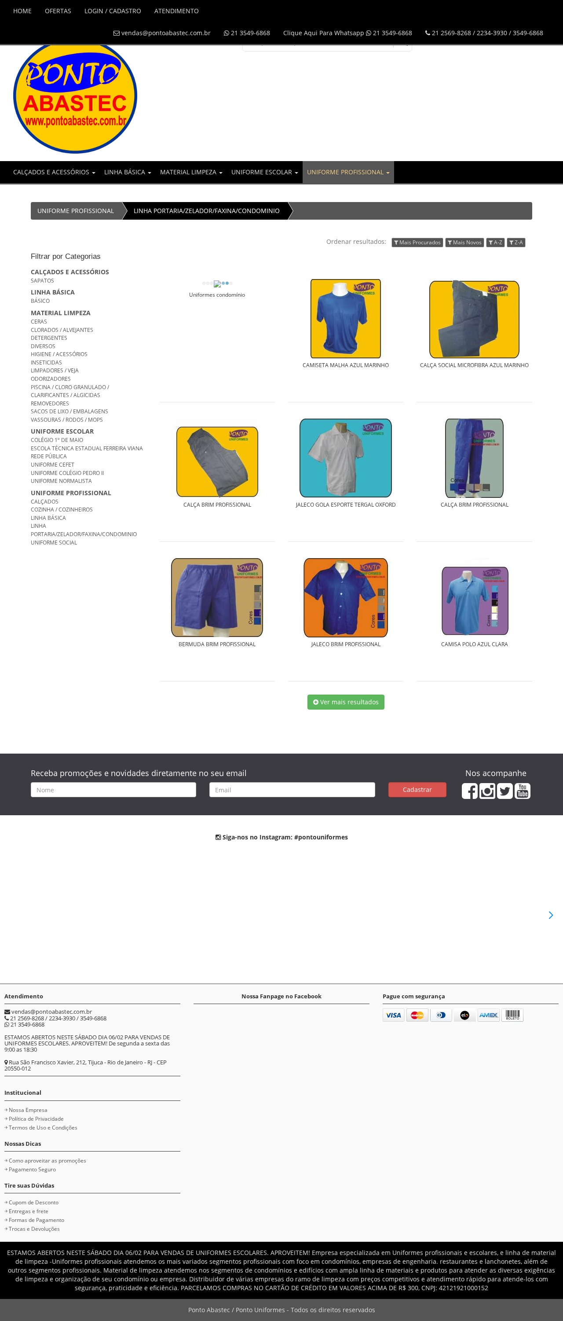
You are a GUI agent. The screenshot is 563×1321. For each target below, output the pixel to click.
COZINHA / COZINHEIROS (62, 509)
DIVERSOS (43, 346)
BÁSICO (40, 301)
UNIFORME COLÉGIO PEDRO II (67, 473)
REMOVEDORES (50, 403)
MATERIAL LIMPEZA (189, 172)
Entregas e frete (28, 1211)
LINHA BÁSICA (125, 172)
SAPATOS (42, 280)
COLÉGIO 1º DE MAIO (57, 440)
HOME (22, 11)
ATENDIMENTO (176, 11)
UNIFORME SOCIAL (54, 542)
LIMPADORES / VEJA (55, 370)
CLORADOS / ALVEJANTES (62, 330)
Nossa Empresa (28, 1110)
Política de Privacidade (36, 1118)
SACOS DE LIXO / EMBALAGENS (69, 411)
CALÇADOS (44, 501)
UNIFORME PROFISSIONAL (346, 172)
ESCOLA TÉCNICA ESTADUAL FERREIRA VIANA (87, 448)
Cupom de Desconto (33, 1202)
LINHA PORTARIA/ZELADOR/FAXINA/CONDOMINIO (207, 210)
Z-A (518, 242)
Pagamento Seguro (32, 1169)
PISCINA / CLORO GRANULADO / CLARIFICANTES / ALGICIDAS (70, 391)
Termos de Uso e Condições (43, 1127)
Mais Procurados (419, 242)
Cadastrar (417, 789)
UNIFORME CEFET (52, 464)
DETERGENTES (49, 338)
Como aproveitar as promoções (47, 1160)
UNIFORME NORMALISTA (61, 481)
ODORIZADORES (51, 379)
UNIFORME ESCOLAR (262, 172)
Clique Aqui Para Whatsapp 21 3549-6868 (347, 33)
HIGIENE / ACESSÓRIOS (59, 354)
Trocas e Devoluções (34, 1229)
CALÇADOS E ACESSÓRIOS (52, 172)
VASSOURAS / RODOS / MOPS (67, 419)
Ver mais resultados (348, 702)
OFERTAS (58, 11)
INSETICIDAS (46, 362)
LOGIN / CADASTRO (112, 11)
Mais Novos (467, 242)
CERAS (39, 321)
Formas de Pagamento (36, 1220)
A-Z (497, 242)
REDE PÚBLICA (49, 456)
